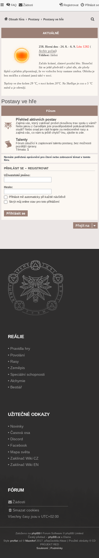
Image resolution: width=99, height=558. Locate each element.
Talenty (21, 140)
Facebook (18, 445)
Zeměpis (17, 368)
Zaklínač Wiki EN (24, 464)
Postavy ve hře (18, 101)
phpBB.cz (54, 537)
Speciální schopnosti (27, 374)
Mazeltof (30, 540)
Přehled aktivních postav (36, 119)
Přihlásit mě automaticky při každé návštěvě (36, 196)
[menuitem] (11, 5)
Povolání (17, 355)
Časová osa (20, 432)
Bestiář (16, 387)
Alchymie (17, 381)
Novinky (16, 426)
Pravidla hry (20, 348)
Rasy (14, 361)
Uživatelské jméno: (17, 175)
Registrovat (38, 168)
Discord (16, 439)
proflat (14, 540)
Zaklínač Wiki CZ (24, 458)
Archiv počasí (47, 50)
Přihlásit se (14, 168)
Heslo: (8, 187)
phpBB (36, 533)
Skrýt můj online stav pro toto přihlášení (33, 201)
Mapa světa (20, 452)
